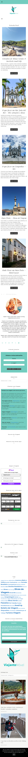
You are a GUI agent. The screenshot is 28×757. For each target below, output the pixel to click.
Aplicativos (12, 580)
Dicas (6, 589)
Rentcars (14, 417)
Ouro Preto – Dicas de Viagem (14, 218)
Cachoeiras (13, 582)
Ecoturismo (5, 595)
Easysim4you (14, 422)
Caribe (19, 582)
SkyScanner (16, 400)
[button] (14, 2)
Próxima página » (11, 294)
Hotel (16, 597)
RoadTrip (18, 605)
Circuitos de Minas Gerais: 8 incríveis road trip (14, 60)
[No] (26, 752)
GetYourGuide (11, 427)
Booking (12, 406)
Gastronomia (23, 595)
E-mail (14, 363)
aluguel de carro (5, 580)
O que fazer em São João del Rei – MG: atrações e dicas (14, 111)
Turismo (9, 613)
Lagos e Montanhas (12, 598)
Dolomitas (18, 592)
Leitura (3, 600)
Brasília (7, 582)
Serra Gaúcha (21, 608)
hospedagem (9, 597)
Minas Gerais (13, 600)
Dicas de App (11, 589)
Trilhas (3, 613)
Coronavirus (12, 584)
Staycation (5, 610)
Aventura (18, 580)
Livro (6, 600)
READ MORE (14, 73)
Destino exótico (20, 584)
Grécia (2, 597)
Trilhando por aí (21, 610)
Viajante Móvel (14, 10)
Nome (14, 358)
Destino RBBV (4, 586)
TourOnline (12, 610)
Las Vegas (20, 598)
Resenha (12, 605)
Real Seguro (14, 411)
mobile (20, 600)
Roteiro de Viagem (9, 608)
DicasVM (12, 593)
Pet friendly (13, 603)
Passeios (5, 603)
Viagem (17, 613)
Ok (14, 754)
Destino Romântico (15, 586)
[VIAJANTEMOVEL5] (1, 547)
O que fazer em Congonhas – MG (14, 167)
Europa (18, 595)
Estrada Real (12, 595)
